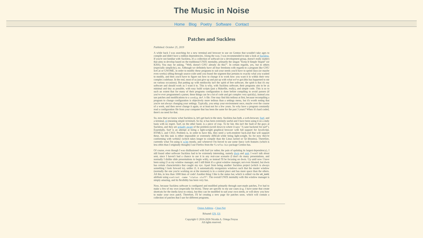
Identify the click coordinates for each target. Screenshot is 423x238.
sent (247, 153)
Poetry (206, 24)
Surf (262, 118)
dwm (236, 153)
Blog (192, 24)
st (166, 120)
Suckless (264, 55)
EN (214, 213)
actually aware (185, 126)
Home (179, 24)
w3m (185, 141)
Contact (242, 24)
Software (223, 24)
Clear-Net (220, 208)
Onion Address (205, 208)
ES (218, 213)
